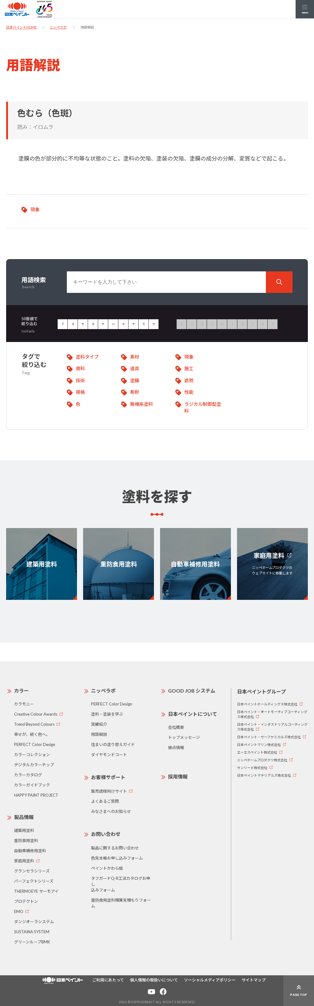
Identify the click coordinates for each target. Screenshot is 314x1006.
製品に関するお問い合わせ (115, 847)
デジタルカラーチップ (34, 764)
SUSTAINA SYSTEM (31, 931)
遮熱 (188, 380)
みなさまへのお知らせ (111, 811)
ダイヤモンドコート (109, 754)
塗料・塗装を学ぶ (107, 714)
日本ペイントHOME (21, 27)
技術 (80, 380)
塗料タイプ (87, 356)
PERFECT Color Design (34, 744)
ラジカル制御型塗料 (202, 407)
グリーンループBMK (32, 941)
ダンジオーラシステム (34, 921)
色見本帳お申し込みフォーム (117, 858)
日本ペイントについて (192, 714)
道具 (134, 368)
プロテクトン (26, 901)
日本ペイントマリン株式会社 (259, 745)
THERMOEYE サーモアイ (36, 891)
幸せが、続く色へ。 (32, 734)
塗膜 (134, 380)
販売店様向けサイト (109, 791)
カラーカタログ (28, 774)
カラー (21, 690)
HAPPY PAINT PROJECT (36, 795)
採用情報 (178, 776)
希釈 (134, 392)
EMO (18, 911)
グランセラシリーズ (32, 870)
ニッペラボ (58, 27)
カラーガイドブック (32, 785)
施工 (188, 368)
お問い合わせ (106, 834)
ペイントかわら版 (107, 868)
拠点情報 (176, 747)
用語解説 (99, 734)
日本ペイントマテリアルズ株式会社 (264, 775)
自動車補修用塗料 (30, 850)
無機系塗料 (141, 404)
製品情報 (24, 817)
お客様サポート (108, 777)
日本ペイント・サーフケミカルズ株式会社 (269, 737)
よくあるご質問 (105, 801)
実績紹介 (99, 724)
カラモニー (24, 703)
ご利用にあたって (108, 979)
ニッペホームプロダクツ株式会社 (262, 760)
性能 (188, 392)
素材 (134, 356)
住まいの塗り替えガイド (113, 744)
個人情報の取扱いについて (154, 979)
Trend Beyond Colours (34, 724)
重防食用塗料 (26, 840)
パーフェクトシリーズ (33, 881)
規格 (80, 392)
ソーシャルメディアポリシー (210, 979)
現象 (35, 209)
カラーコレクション (32, 754)
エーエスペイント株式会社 (257, 752)
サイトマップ (254, 979)
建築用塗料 (24, 830)
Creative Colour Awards (35, 714)
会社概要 (176, 727)
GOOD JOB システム (191, 690)
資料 (80, 368)
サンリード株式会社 (252, 768)
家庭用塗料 (24, 860)
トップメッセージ (184, 737)
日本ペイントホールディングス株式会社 (267, 704)
